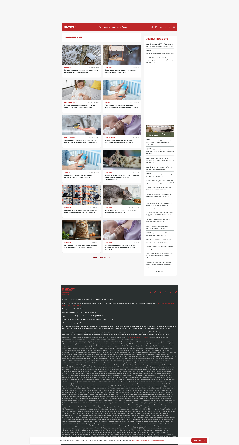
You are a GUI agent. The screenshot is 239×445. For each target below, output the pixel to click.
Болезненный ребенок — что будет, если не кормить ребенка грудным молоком (120, 247)
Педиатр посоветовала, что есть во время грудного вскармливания (79, 106)
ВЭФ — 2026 (113, 27)
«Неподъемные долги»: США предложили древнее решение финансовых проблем (158, 196)
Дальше (159, 271)
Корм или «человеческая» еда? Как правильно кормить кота (120, 211)
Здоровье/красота (70, 102)
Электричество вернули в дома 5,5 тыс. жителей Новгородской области (159, 255)
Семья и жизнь (69, 137)
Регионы (67, 172)
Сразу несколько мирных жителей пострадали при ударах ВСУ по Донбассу (160, 160)
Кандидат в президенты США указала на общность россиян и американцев (159, 205)
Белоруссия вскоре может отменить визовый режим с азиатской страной (160, 151)
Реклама (65, 295)
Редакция (66, 292)
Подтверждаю (199, 440)
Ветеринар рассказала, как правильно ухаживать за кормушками (81, 71)
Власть (107, 102)
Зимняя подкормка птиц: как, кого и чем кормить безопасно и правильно (80, 141)
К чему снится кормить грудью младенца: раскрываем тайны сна (120, 141)
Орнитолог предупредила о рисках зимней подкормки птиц (120, 71)
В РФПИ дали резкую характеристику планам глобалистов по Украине (160, 60)
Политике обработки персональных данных (148, 440)
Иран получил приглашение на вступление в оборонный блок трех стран (159, 264)
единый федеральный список (138, 338)
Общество (67, 67)
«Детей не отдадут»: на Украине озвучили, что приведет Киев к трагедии (160, 142)
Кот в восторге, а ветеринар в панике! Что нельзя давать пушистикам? (81, 246)
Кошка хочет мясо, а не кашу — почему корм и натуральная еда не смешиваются (122, 177)
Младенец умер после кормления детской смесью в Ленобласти (79, 176)
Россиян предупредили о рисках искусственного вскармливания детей (121, 106)
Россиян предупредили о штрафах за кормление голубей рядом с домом (80, 211)
